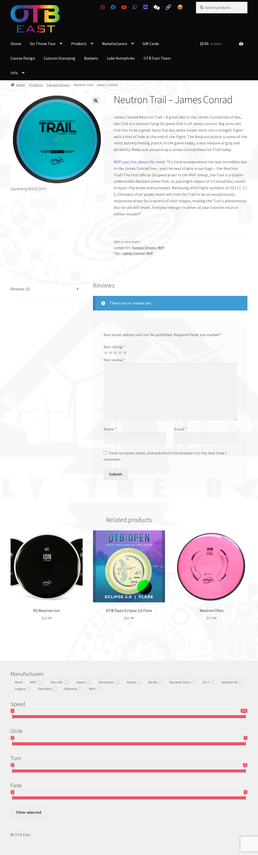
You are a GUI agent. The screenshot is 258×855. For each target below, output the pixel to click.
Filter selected (28, 812)
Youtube (124, 7)
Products (79, 43)
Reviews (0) (20, 288)
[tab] (47, 289)
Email (180, 429)
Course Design (23, 58)
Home (16, 43)
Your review (114, 359)
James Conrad (133, 253)
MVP (161, 247)
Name (110, 429)
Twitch (135, 7)
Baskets (91, 58)
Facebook (113, 7)
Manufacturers (114, 43)
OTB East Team (157, 58)
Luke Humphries (121, 58)
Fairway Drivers (58, 85)
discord (145, 7)
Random (156, 7)
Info (14, 72)
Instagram (102, 7)
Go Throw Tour (43, 43)
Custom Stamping (59, 58)
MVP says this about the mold (139, 161)
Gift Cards (151, 43)
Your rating (114, 346)
